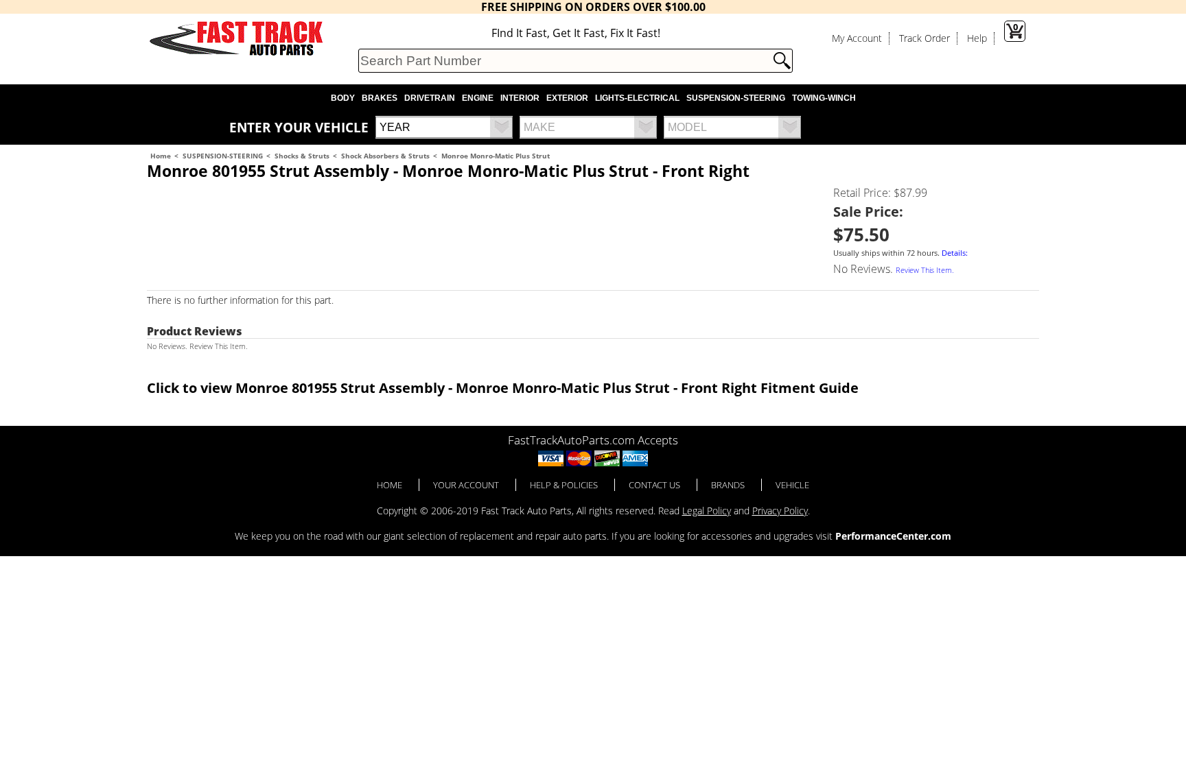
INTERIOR (519, 98)
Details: (955, 253)
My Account (857, 38)
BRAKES (379, 98)
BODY (343, 98)
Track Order (924, 38)
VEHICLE (792, 485)
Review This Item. (925, 270)
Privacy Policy (780, 510)
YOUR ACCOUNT (466, 485)
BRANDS (728, 485)
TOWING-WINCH (824, 98)
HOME (389, 485)
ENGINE (477, 98)
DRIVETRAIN (429, 98)
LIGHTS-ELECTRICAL (637, 98)
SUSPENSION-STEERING (735, 98)
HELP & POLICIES (564, 485)
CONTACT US (654, 485)
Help (977, 38)
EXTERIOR (567, 98)
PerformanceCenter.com (893, 535)
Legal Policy (706, 510)
